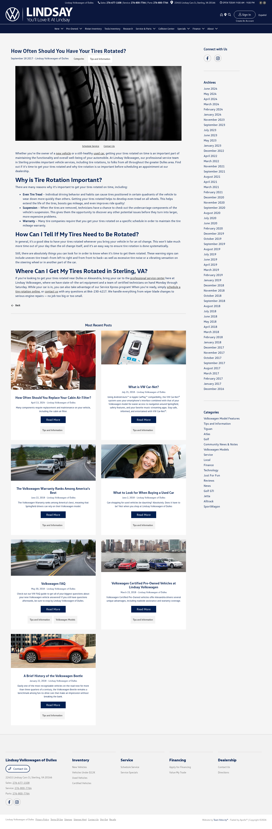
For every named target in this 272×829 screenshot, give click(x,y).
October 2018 (212, 295)
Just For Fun (212, 475)
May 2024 (210, 94)
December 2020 (214, 197)
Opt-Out (104, 819)
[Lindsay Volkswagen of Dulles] (39, 14)
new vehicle (63, 153)
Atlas (207, 434)
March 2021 (211, 187)
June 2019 (210, 259)
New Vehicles (79, 767)
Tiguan (208, 429)
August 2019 (212, 249)
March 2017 (211, 373)
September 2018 (214, 301)
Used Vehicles (79, 777)
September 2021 (214, 171)
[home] (222, 15)
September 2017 (214, 363)
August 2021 (212, 176)
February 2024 (213, 109)
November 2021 (214, 166)
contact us (51, 291)
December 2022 (214, 151)
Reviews (209, 480)
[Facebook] (260, 2)
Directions (223, 772)
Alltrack (209, 501)
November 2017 (214, 352)
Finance (209, 465)
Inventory (80, 760)
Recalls (112, 819)
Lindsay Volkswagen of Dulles (20, 819)
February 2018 (213, 337)
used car (99, 153)
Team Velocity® (221, 819)
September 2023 (214, 125)
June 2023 (210, 135)
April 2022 (210, 156)
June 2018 (210, 316)
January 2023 (212, 145)
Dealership (227, 760)
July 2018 (210, 311)
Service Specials (129, 772)
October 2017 (212, 358)
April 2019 (210, 264)
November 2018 (214, 290)
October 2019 (212, 239)
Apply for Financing (180, 767)
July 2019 (210, 254)
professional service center (147, 278)
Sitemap (68, 819)
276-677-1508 (114, 2)
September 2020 (214, 207)
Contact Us (109, 146)
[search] (229, 15)
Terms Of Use (57, 819)
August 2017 (212, 368)
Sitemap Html (80, 819)
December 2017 (214, 347)
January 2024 (212, 114)
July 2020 (210, 218)
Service (208, 454)
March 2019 (211, 270)
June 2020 (210, 223)
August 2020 (212, 213)
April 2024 (210, 99)
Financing (177, 760)
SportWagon (212, 506)
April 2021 (210, 182)
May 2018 (210, 321)
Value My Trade (177, 772)
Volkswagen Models (216, 449)
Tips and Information (100, 58)
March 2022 (211, 161)
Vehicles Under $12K (83, 772)
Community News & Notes (221, 444)
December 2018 (214, 285)
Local (207, 460)
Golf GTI (209, 491)
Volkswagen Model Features (222, 418)
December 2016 (214, 389)
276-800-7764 (138, 2)
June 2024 (210, 88)
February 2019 (213, 275)
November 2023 (214, 119)
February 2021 (213, 192)
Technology (211, 470)
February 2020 (213, 228)
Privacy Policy (42, 819)
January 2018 (212, 342)
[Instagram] (264, 2)
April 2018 (210, 327)
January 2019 (212, 280)
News (207, 486)
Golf (206, 439)
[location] (171, 3)
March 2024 (211, 104)
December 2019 (214, 233)
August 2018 (212, 306)
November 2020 (214, 202)
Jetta (207, 496)
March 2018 (211, 332)
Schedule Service (90, 146)
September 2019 (214, 244)
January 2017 (212, 383)
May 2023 (210, 140)
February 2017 (213, 378)
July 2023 (210, 130)
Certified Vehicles (81, 783)
